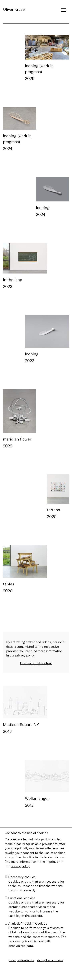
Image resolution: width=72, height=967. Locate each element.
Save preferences (21, 960)
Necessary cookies (22, 877)
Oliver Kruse (14, 9)
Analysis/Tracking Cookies (27, 923)
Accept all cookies (50, 960)
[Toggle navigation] (64, 7)
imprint (51, 861)
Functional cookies (21, 898)
